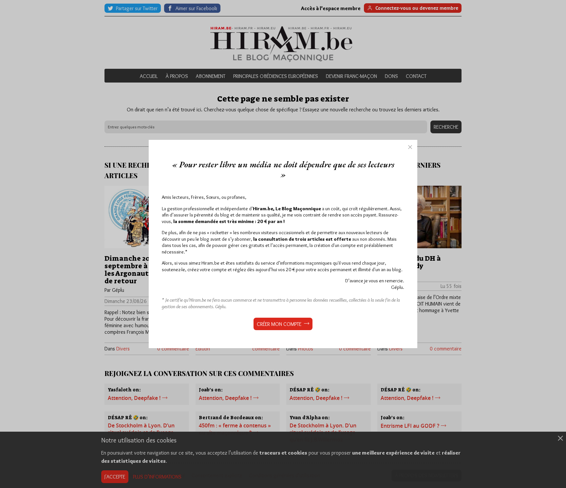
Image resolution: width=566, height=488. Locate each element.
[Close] (410, 147)
